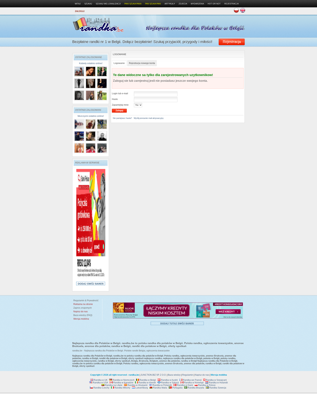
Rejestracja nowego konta (142, 63)
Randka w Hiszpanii (137, 385)
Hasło (115, 99)
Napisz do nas (202, 375)
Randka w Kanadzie (123, 382)
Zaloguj (79, 11)
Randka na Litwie (113, 385)
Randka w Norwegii (193, 382)
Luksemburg (141, 387)
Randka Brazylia (195, 387)
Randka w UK (100, 380)
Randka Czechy (101, 387)
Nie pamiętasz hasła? (122, 118)
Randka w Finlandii (162, 385)
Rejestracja (231, 4)
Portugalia (177, 387)
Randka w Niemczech (123, 380)
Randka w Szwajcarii (216, 380)
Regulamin (187, 375)
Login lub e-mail (120, 93)
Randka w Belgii (147, 380)
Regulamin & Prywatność (85, 300)
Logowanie (119, 63)
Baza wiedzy (174, 375)
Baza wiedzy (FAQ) (82, 315)
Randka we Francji (192, 380)
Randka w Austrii (169, 380)
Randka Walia (159, 387)
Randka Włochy (122, 387)
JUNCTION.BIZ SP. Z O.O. (153, 375)
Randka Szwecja (217, 387)
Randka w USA (100, 382)
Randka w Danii (184, 385)
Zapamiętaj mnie (120, 105)
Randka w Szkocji (170, 382)
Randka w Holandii (218, 382)
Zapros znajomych (82, 308)
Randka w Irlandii (147, 382)
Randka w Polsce (207, 385)
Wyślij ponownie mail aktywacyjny (149, 118)
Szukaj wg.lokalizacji (108, 4)
